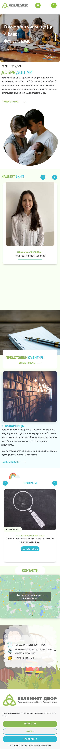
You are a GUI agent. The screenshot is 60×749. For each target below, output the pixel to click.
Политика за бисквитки (17, 745)
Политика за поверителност (39, 745)
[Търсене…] (54, 5)
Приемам (30, 723)
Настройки (30, 739)
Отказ (30, 731)
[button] (38, 5)
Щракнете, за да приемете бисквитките (30, 596)
